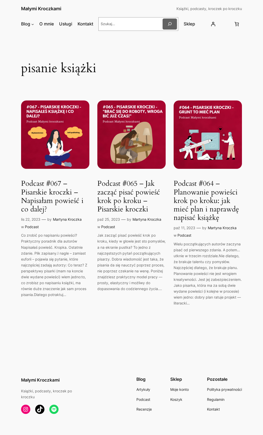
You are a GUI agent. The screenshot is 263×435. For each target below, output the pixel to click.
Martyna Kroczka (67, 219)
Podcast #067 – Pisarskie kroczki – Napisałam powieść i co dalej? (52, 196)
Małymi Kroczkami (41, 8)
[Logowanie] (213, 23)
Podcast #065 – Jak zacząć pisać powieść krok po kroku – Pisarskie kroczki (128, 196)
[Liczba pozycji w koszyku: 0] (236, 23)
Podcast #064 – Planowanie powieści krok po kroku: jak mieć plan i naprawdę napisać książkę (206, 200)
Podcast (32, 227)
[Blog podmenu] (32, 24)
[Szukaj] (170, 24)
